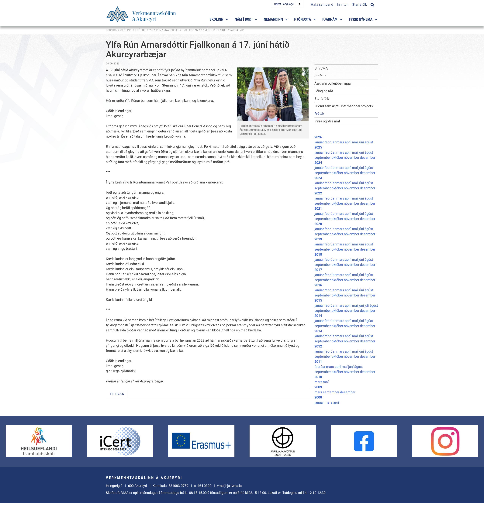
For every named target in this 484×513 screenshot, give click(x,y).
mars (340, 142)
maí (355, 142)
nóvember (352, 157)
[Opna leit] (372, 4)
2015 (318, 300)
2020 (318, 224)
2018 (318, 254)
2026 (318, 137)
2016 (318, 285)
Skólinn (126, 30)
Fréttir (140, 30)
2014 (318, 316)
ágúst (369, 142)
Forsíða (111, 30)
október (338, 157)
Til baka (117, 394)
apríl (348, 142)
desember (367, 157)
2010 (318, 377)
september (323, 157)
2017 (318, 270)
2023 (318, 178)
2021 (318, 208)
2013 (318, 331)
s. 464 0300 (202, 486)
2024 (318, 163)
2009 (318, 387)
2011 (318, 362)
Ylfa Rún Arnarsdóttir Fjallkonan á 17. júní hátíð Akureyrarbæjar (196, 30)
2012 (318, 346)
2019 (318, 239)
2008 (318, 397)
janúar (319, 142)
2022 (318, 193)
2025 (318, 147)
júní (361, 142)
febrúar (330, 142)
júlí (367, 305)
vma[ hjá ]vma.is (229, 486)
